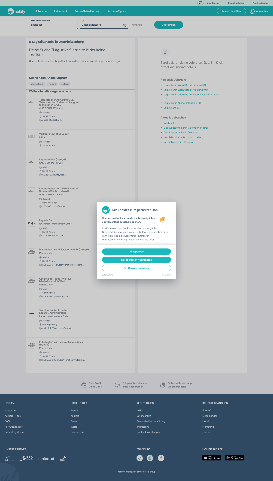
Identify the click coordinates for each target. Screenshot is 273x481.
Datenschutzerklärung (114, 239)
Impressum (166, 275)
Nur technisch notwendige (136, 259)
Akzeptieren (136, 251)
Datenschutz (107, 275)
